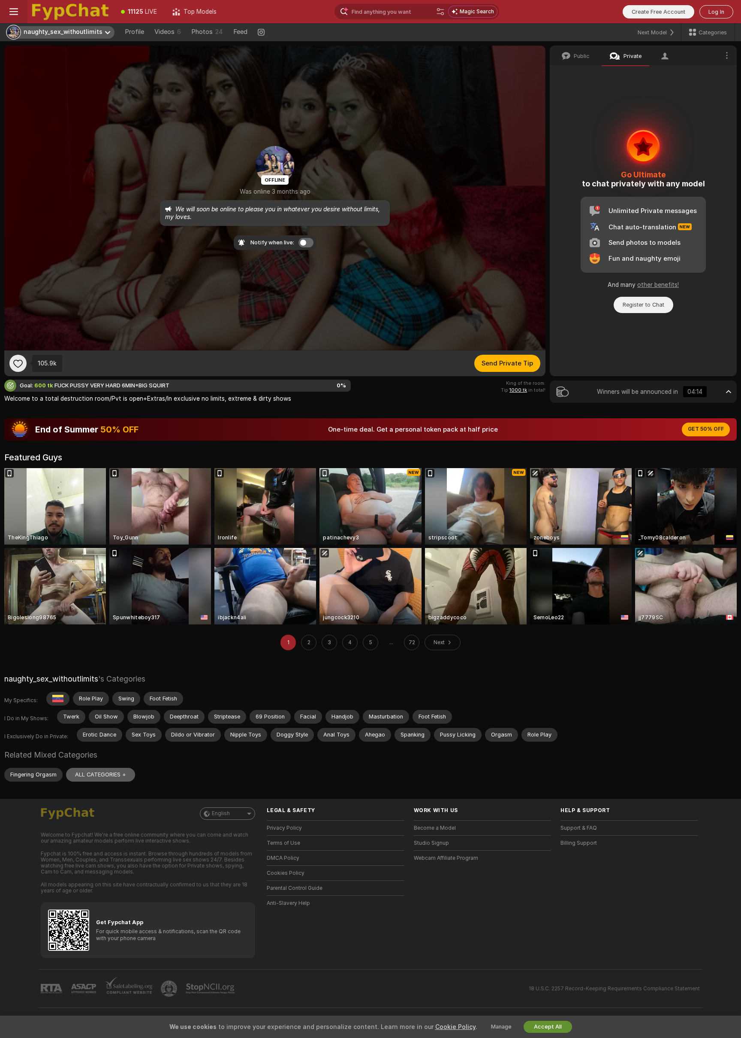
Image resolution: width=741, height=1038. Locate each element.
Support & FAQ (578, 828)
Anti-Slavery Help (288, 903)
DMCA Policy (283, 858)
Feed (240, 32)
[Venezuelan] (57, 699)
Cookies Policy (285, 873)
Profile (134, 32)
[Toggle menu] (13, 11)
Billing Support (578, 843)
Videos (167, 32)
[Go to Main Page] (70, 11)
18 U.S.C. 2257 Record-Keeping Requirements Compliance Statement (614, 989)
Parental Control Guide (294, 888)
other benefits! (658, 284)
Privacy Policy (284, 828)
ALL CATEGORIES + (100, 774)
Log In (716, 12)
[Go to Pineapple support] (170, 988)
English (221, 813)
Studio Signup (431, 843)
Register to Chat (643, 304)
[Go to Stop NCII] (211, 988)
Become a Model (435, 828)
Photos (207, 32)
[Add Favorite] (18, 363)
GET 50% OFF (706, 429)
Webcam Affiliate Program (446, 858)
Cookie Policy (455, 1026)
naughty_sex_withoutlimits (51, 678)
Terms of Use (283, 843)
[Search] (440, 12)
